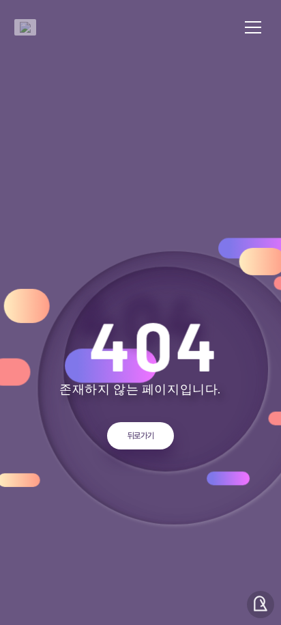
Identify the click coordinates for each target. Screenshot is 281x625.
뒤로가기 (141, 436)
